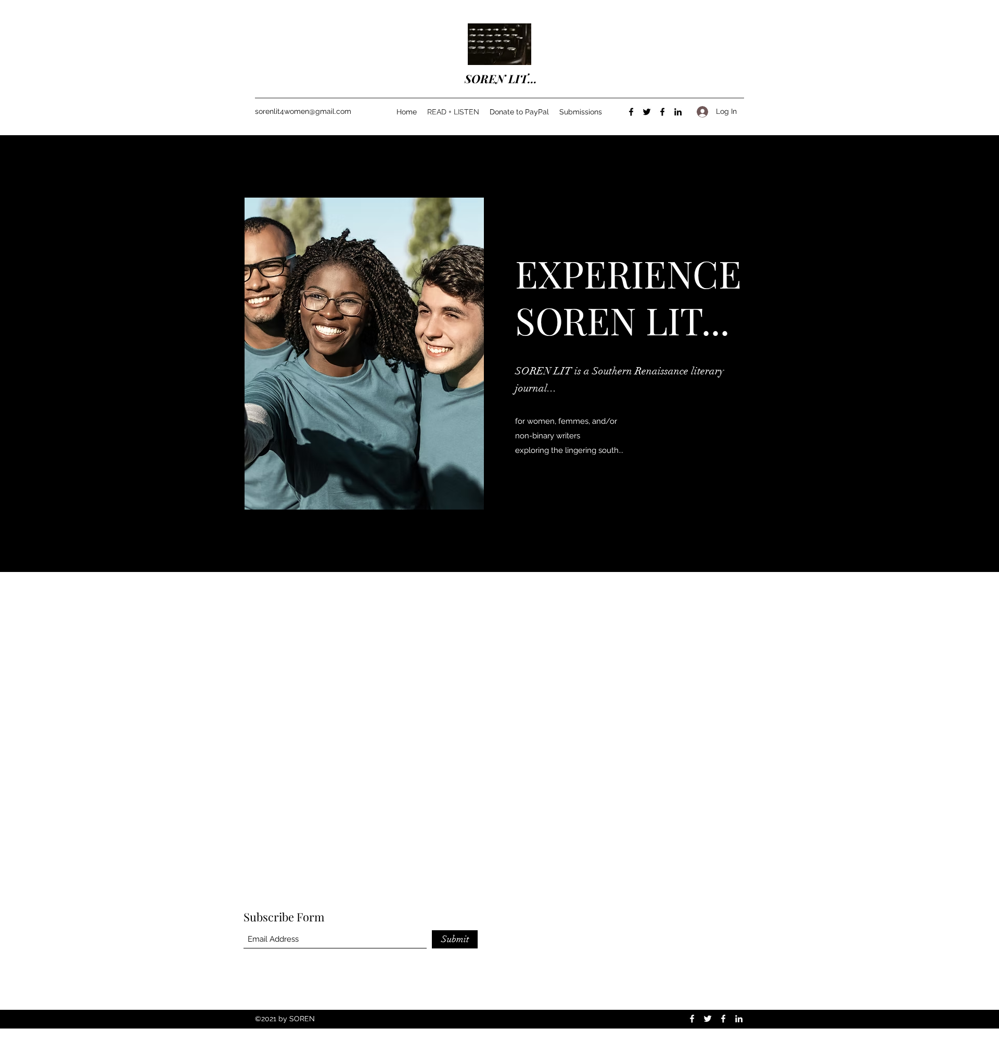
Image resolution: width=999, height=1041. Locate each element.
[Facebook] (631, 112)
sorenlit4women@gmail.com (303, 111)
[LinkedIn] (678, 112)
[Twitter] (647, 112)
